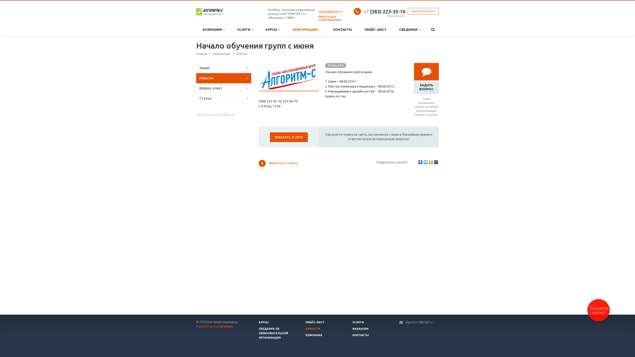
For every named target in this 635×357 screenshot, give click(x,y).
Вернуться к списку (283, 163)
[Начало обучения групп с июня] (289, 65)
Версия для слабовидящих (330, 18)
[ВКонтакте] (420, 162)
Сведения (409, 29)
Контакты (342, 29)
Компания (213, 29)
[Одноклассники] (431, 162)
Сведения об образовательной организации (273, 333)
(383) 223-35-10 (384, 11)
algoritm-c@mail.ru (419, 322)
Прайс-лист (375, 29)
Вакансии (360, 328)
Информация (306, 29)
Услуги (244, 29)
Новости (206, 78)
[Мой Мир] (436, 162)
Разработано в (215, 326)
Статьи (205, 98)
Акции (204, 68)
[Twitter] (426, 162)
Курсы (272, 29)
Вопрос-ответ (210, 88)
